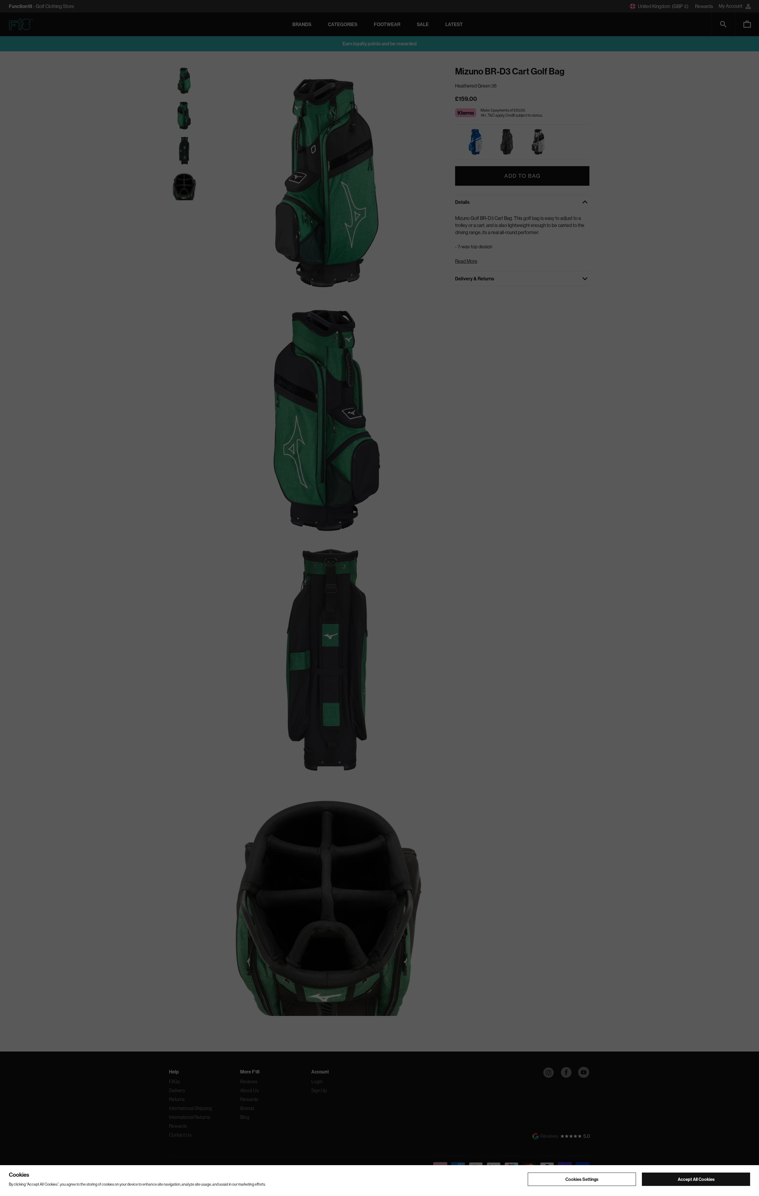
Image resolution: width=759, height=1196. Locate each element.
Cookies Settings (581, 1179)
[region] (379, 1180)
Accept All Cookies (696, 1179)
